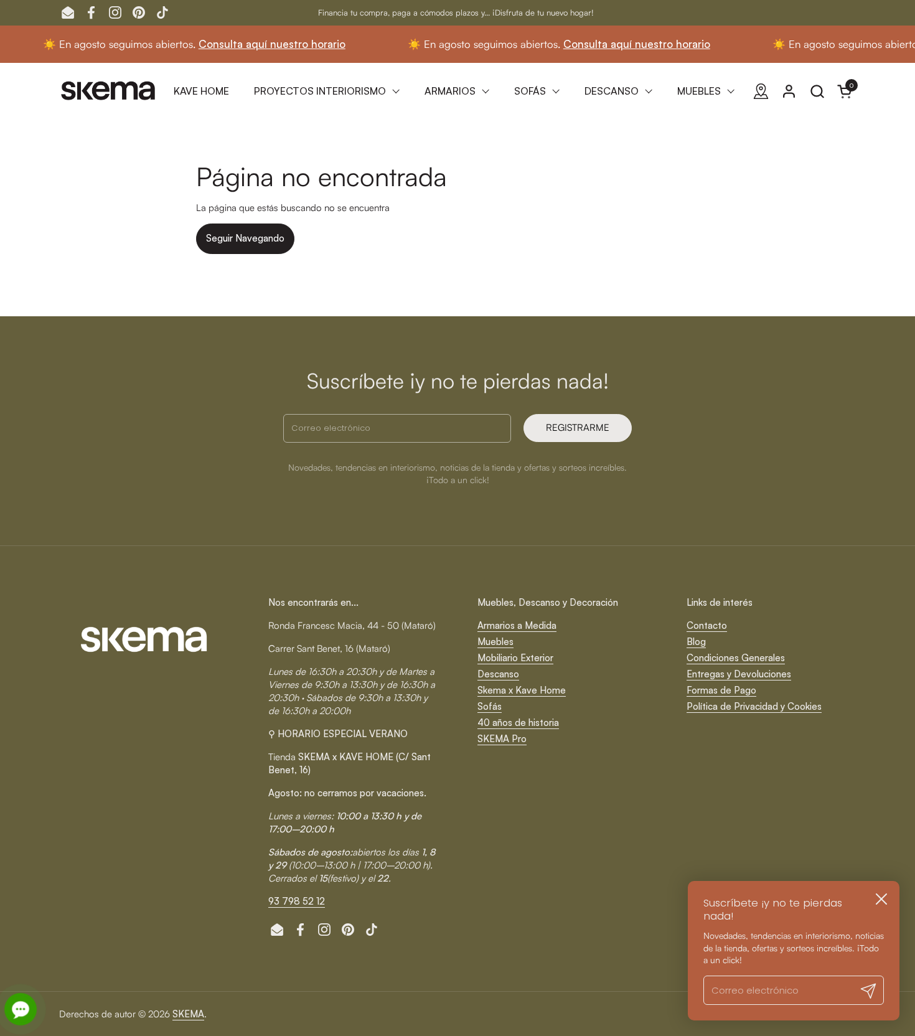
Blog (696, 642)
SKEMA (188, 1014)
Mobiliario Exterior (515, 658)
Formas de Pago (721, 690)
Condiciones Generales (736, 658)
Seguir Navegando (245, 238)
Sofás (489, 706)
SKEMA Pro (502, 739)
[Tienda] (761, 91)
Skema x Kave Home (521, 690)
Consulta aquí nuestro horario (246, 43)
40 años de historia (518, 722)
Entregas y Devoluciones (739, 674)
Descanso (498, 674)
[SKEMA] (109, 90)
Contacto (707, 625)
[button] (817, 91)
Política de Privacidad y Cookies (754, 706)
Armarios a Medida (516, 625)
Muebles (495, 642)
